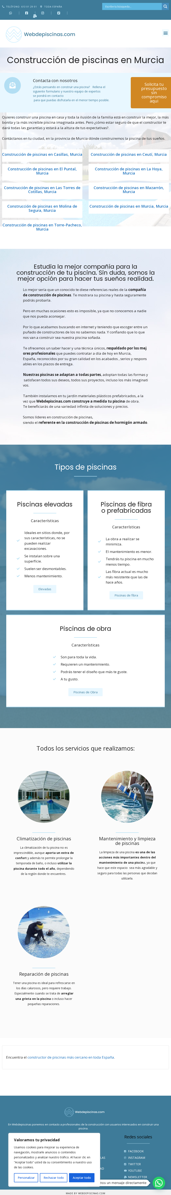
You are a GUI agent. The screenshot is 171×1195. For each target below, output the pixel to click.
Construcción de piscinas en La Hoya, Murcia (129, 171)
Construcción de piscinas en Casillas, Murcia (42, 154)
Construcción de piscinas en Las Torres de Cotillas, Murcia (42, 190)
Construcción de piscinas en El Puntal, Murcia (42, 171)
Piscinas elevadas (45, 504)
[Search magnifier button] (165, 6)
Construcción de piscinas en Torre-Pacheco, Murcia (42, 227)
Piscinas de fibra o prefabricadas (126, 507)
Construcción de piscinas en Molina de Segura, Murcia (42, 208)
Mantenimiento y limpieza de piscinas (127, 840)
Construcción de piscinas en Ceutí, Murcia (129, 154)
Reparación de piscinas (44, 974)
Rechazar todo (54, 1178)
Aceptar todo (82, 1178)
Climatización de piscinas (44, 838)
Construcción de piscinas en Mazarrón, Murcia (129, 190)
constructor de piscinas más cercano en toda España (71, 1057)
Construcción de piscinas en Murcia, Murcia (128, 206)
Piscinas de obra (85, 628)
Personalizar (26, 1178)
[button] (165, 32)
